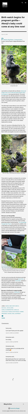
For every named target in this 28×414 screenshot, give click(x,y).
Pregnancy (4, 313)
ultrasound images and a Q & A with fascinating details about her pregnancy (13, 92)
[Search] (22, 2)
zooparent (18, 313)
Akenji (7, 305)
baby (11, 305)
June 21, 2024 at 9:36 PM (12, 352)
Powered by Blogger (15, 408)
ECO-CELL (21, 279)
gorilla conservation (7, 309)
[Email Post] (2, 316)
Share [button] (3, 318)
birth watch (15, 305)
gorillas (16, 309)
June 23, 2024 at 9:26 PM (12, 362)
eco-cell (4, 307)
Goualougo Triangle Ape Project (11, 311)
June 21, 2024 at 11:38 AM (12, 333)
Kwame (22, 311)
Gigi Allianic (10, 307)
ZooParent (17, 292)
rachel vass (11, 313)
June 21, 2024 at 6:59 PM (12, 341)
